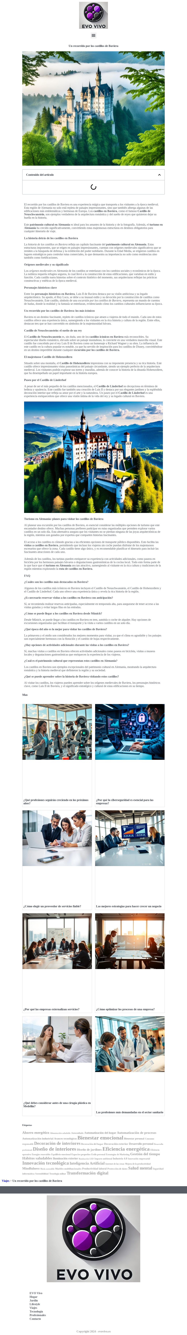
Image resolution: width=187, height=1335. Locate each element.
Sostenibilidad (42, 1173)
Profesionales (38, 1315)
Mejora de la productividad (138, 1164)
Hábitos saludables (37, 1158)
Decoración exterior (116, 1143)
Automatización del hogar (100, 1132)
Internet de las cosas (114, 1164)
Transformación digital (87, 1173)
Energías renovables (41, 1154)
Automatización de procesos (136, 1133)
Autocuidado (77, 1133)
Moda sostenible (47, 1169)
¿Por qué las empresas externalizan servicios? (51, 1009)
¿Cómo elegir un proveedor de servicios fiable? (52, 906)
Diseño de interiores (54, 1149)
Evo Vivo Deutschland (113, 1289)
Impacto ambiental (103, 1159)
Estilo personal (98, 1154)
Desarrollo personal (141, 1143)
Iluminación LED (86, 1159)
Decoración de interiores (57, 1143)
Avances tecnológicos (65, 1138)
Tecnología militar (57, 1174)
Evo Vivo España (109, 1297)
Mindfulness (31, 1168)
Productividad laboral (94, 1168)
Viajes (5, 1180)
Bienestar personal (134, 1138)
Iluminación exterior (65, 1158)
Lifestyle (35, 1304)
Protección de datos (117, 1168)
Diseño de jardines (89, 1149)
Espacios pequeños (81, 1154)
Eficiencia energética (126, 1149)
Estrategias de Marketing (117, 1154)
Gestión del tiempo (145, 1154)
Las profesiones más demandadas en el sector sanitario (129, 1112)
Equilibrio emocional (61, 1154)
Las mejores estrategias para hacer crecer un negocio (128, 906)
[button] (94, 35)
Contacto (35, 1318)
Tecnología (36, 1311)
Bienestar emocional (100, 1138)
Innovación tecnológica (45, 1163)
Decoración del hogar (92, 1144)
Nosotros (104, 1322)
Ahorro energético (35, 1133)
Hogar (33, 1296)
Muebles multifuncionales (68, 1168)
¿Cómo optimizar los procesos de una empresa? (125, 1009)
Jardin (34, 1300)
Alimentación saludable (60, 1133)
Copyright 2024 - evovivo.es (94, 1331)
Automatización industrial (37, 1138)
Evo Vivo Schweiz (110, 1314)
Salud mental (140, 1168)
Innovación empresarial (139, 1159)
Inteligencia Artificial (87, 1163)
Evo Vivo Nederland (111, 1306)
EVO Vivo (36, 1293)
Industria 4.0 (120, 1158)
